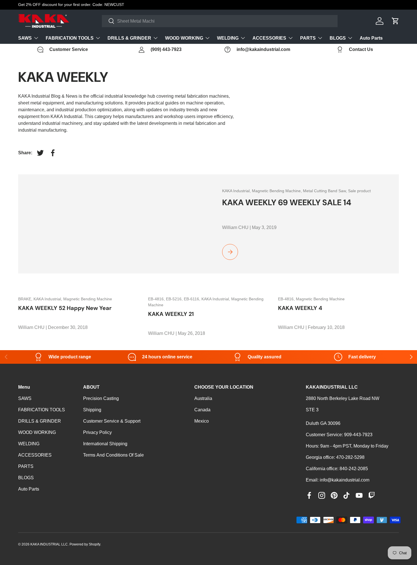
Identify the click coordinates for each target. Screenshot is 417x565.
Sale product (359, 191)
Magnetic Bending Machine (87, 299)
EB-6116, (192, 299)
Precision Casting (101, 398)
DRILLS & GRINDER (129, 38)
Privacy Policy (97, 432)
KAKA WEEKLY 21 (171, 314)
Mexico (201, 421)
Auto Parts (371, 38)
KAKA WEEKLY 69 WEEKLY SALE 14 (286, 202)
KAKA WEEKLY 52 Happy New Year (64, 308)
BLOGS (338, 38)
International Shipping (105, 443)
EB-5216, (175, 299)
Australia (203, 398)
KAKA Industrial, (237, 191)
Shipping (92, 409)
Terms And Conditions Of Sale (113, 455)
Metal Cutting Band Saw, (325, 191)
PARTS (308, 38)
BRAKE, (25, 299)
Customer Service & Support (111, 421)
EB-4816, (157, 299)
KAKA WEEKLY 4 (300, 308)
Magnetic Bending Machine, (277, 191)
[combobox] (220, 21)
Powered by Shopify (85, 544)
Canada (202, 409)
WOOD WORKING (184, 38)
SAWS (25, 38)
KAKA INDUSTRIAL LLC (49, 544)
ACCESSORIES (269, 38)
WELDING (228, 38)
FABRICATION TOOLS (70, 38)
